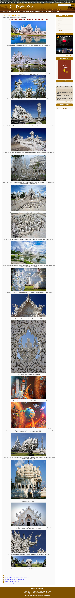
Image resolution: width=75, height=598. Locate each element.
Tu (21, 11)
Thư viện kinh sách (64, 58)
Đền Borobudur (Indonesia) (9, 583)
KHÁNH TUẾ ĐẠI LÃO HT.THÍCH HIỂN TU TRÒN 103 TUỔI (15, 575)
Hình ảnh (32, 11)
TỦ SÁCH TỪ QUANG (39, 11)
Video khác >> (69, 55)
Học (19, 11)
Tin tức (15, 11)
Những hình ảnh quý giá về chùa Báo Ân (12, 581)
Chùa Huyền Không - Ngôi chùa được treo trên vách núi (14, 579)
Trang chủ (5, 11)
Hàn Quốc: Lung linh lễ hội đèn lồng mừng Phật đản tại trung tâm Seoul (17, 577)
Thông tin (10, 11)
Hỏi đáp (53, 11)
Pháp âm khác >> (68, 101)
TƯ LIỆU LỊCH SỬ (47, 11)
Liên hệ (57, 11)
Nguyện (27, 11)
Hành (24, 11)
